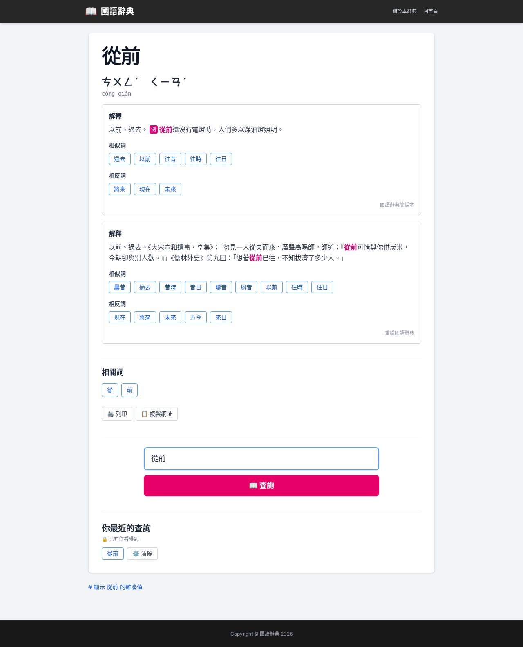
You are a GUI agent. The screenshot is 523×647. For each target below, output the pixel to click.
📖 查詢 (261, 485)
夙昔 (246, 286)
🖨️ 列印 (117, 413)
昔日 (195, 286)
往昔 (170, 158)
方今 (195, 317)
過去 (119, 158)
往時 (195, 158)
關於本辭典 (404, 11)
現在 (145, 188)
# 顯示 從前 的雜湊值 (115, 586)
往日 (221, 158)
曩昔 (119, 286)
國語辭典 (109, 11)
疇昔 (221, 286)
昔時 (170, 286)
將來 (119, 188)
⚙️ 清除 (142, 553)
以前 (145, 158)
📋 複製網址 (156, 413)
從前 (112, 553)
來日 (221, 317)
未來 (170, 188)
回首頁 (430, 11)
